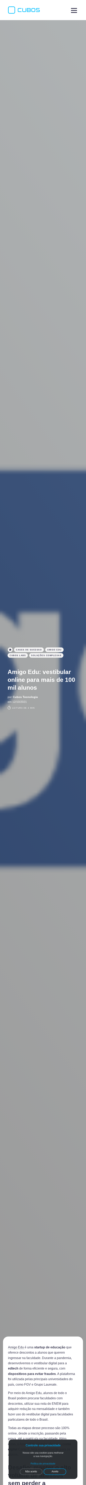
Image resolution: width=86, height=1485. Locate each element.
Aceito (55, 1471)
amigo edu (54, 650)
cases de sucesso (29, 650)
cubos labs (18, 655)
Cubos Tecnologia (25, 697)
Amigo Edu (16, 1347)
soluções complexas (46, 655)
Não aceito (31, 1471)
